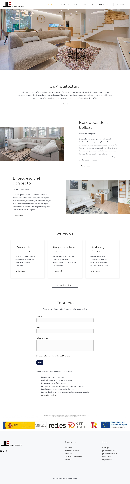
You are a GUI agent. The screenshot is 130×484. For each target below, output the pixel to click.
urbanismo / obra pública (73, 457)
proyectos (65, 4)
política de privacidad (109, 454)
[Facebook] (1, 451)
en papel (68, 460)
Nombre (39, 316)
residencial (69, 448)
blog (94, 4)
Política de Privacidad (52, 356)
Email (38, 327)
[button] (107, 4)
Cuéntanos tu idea (42, 338)
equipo (86, 4)
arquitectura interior (72, 451)
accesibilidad (106, 457)
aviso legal (105, 448)
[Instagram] (6, 451)
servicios (76, 4)
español (102, 4)
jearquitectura (52, 4)
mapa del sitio (107, 460)
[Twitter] (4, 451)
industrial (68, 454)
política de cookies (108, 451)
